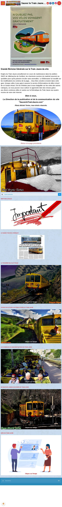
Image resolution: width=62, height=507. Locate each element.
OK (59, 194)
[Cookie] (3, 503)
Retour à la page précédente (31, 143)
